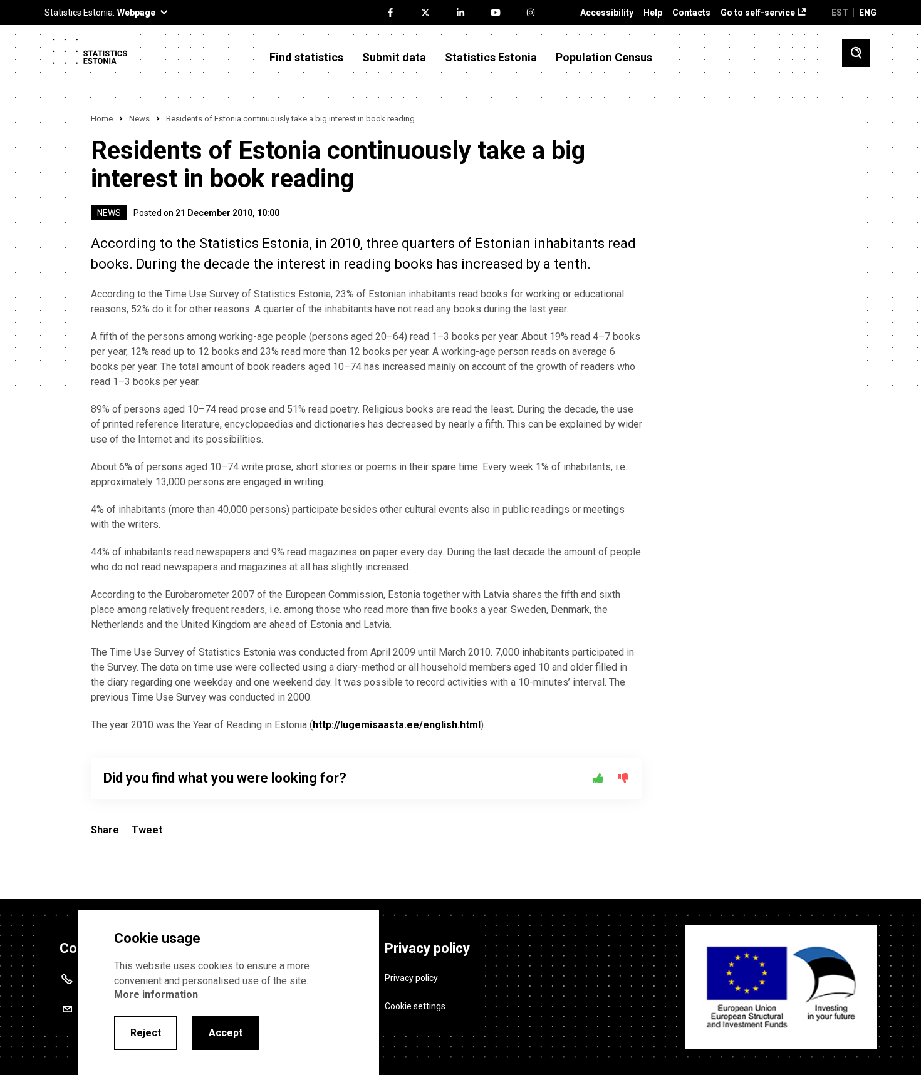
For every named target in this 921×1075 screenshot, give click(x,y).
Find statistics (306, 57)
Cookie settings (415, 1006)
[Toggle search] (856, 53)
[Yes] (598, 778)
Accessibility (606, 13)
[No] (623, 778)
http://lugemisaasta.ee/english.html (397, 725)
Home (102, 118)
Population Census (604, 57)
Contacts (691, 13)
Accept (225, 1033)
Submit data (394, 57)
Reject (145, 1033)
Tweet (147, 830)
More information (156, 994)
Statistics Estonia (491, 57)
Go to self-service (758, 13)
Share (105, 830)
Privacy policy (411, 978)
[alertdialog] (228, 992)
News (139, 118)
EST (839, 13)
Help (652, 13)
